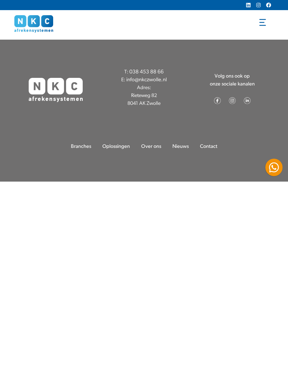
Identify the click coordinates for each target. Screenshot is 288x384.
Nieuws (180, 146)
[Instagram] (258, 5)
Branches (81, 146)
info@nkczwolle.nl (146, 80)
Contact (208, 146)
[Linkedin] (248, 5)
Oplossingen (116, 146)
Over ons (151, 146)
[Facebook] (269, 5)
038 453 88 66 (146, 72)
